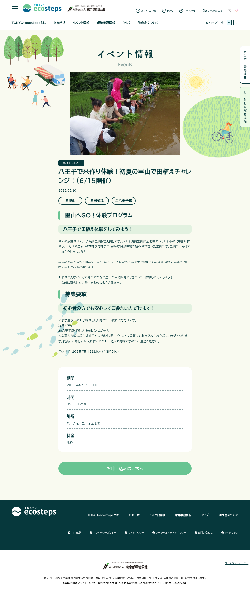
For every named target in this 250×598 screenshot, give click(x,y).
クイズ (126, 22)
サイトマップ (231, 532)
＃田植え (97, 200)
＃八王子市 (124, 200)
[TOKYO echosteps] (34, 508)
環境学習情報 (106, 22)
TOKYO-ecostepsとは (29, 22)
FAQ (170, 11)
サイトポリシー (136, 532)
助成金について (148, 22)
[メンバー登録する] (245, 65)
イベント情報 (81, 22)
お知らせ (59, 22)
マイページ (191, 11)
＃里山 (70, 200)
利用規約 (76, 532)
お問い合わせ (148, 11)
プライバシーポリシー (104, 532)
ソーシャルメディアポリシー (171, 532)
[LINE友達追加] (245, 107)
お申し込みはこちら (125, 468)
